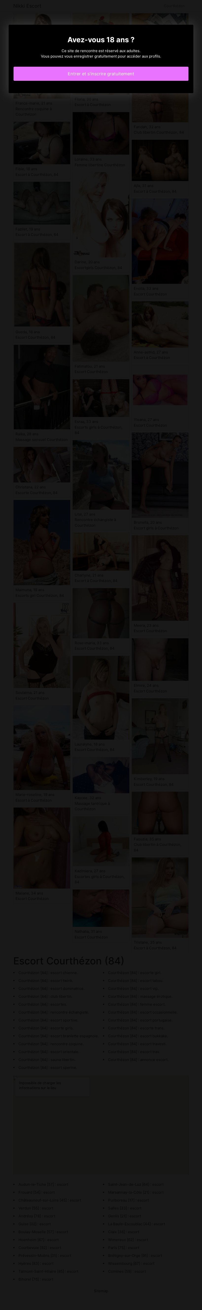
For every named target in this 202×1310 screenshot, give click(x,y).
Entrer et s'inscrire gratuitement (101, 73)
